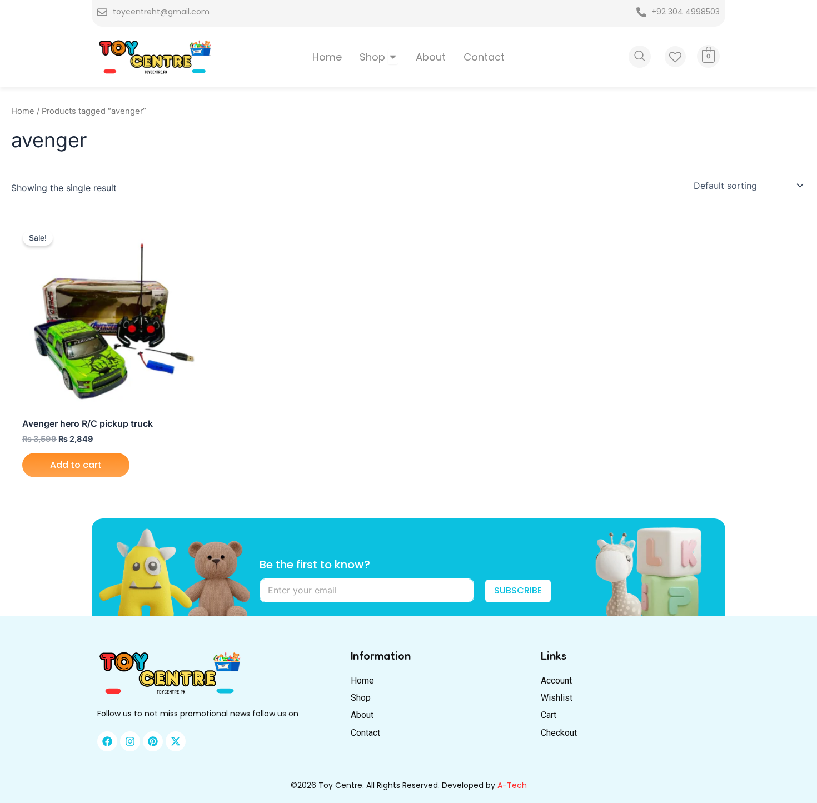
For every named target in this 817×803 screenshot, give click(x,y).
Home (22, 111)
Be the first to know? (315, 565)
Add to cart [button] (76, 464)
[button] (640, 57)
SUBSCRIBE (518, 590)
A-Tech (512, 785)
